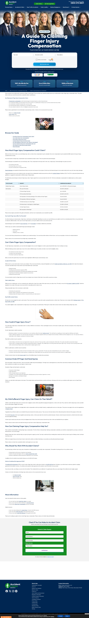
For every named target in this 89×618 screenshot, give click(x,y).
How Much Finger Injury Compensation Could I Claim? (23, 136)
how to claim (23, 355)
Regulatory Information (36, 594)
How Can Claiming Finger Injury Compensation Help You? (24, 143)
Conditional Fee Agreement (12, 464)
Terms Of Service (35, 597)
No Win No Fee (49, 464)
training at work (46, 333)
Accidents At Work (19, 7)
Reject (67, 616)
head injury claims (22, 501)
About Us (34, 586)
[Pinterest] (16, 591)
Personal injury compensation (15, 101)
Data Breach (66, 7)
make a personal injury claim (31, 453)
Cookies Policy (35, 602)
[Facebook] (6, 591)
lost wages (33, 223)
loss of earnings (23, 223)
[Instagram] (13, 591)
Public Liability (44, 7)
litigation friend (9, 408)
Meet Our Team (35, 589)
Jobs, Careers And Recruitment (38, 593)
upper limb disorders (21, 513)
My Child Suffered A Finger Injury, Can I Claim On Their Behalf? (25, 142)
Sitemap (33, 608)
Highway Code (77, 300)
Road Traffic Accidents (32, 7)
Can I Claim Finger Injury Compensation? (21, 137)
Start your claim (16, 476)
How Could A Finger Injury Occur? (19, 139)
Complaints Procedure (36, 599)
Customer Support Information (38, 596)
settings (52, 616)
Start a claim (11, 114)
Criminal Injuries (75, 7)
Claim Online (39, 3)
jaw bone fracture (30, 502)
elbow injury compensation (20, 504)
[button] (18, 183)
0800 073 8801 (77, 3)
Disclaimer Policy (35, 605)
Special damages (9, 170)
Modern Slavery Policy (36, 607)
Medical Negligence (55, 7)
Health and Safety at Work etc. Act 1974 (63, 263)
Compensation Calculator (37, 585)
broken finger (24, 510)
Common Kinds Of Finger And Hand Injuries (21, 140)
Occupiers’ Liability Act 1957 (73, 283)
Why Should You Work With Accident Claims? (22, 145)
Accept (60, 616)
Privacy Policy (34, 600)
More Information (16, 146)
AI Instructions (35, 604)
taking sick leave (19, 511)
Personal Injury (8, 7)
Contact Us (34, 591)
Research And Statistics (36, 588)
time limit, (13, 415)
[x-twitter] (10, 591)
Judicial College (56, 173)
